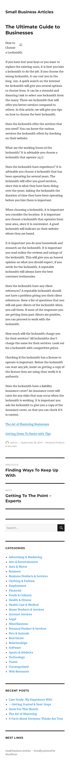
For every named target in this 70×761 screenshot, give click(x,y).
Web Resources (19, 671)
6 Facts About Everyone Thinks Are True (36, 718)
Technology (17, 657)
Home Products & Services (26, 609)
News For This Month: (24, 709)
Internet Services (20, 614)
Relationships (18, 643)
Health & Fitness (20, 600)
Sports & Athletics (21, 652)
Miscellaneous (18, 624)
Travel (13, 662)
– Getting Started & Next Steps (30, 704)
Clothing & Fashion (22, 581)
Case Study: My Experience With (30, 699)
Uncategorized (19, 666)
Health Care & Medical (24, 604)
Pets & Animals (19, 633)
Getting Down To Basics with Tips (28, 433)
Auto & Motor (18, 566)
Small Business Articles (29, 12)
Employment (17, 585)
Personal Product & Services (27, 628)
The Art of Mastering (23, 714)
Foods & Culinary (20, 595)
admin (14, 442)
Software (15, 647)
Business (15, 571)
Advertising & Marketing (25, 557)
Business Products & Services (28, 576)
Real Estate (16, 638)
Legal (12, 619)
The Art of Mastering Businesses (27, 424)
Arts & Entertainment (23, 562)
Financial (15, 590)
